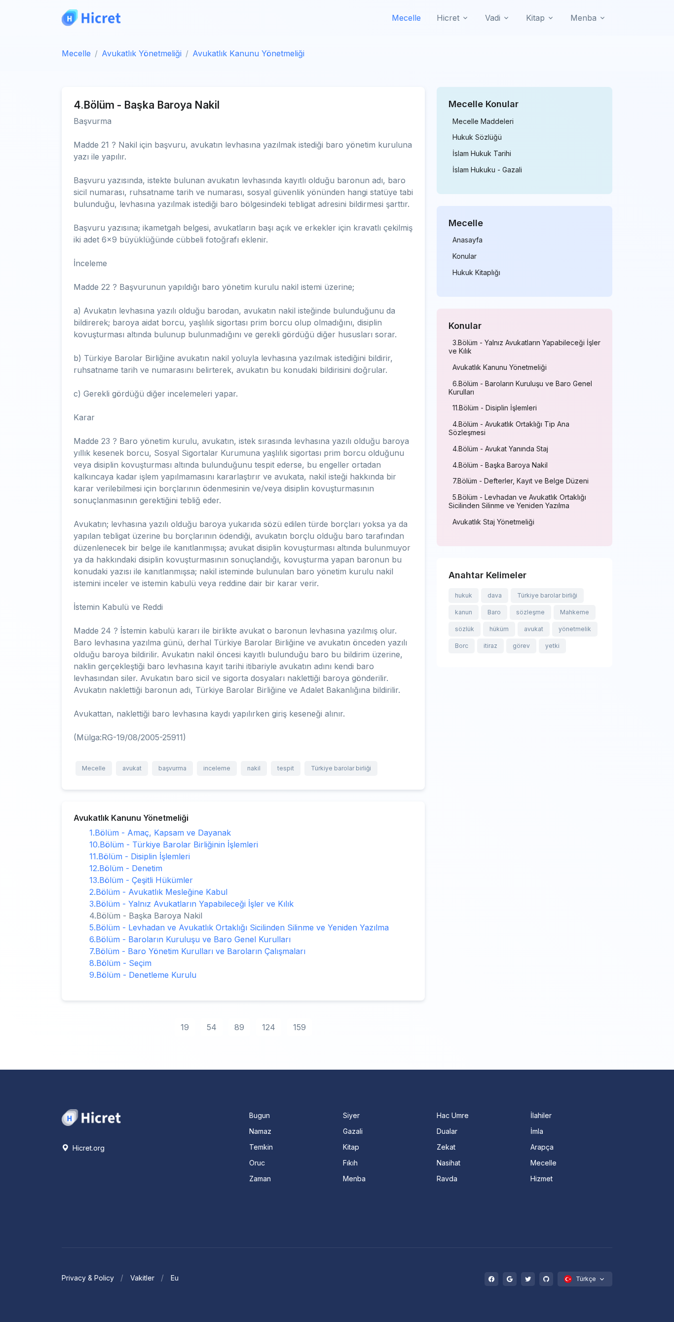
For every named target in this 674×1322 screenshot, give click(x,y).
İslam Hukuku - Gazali (487, 170)
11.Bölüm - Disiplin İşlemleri (139, 856)
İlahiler (541, 1115)
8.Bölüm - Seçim (120, 963)
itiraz (490, 645)
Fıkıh (350, 1163)
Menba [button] (583, 18)
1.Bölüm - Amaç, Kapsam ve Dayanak (160, 833)
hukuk (463, 595)
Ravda (447, 1178)
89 (239, 1027)
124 (268, 1027)
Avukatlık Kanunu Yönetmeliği (248, 53)
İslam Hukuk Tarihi (481, 154)
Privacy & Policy (88, 1278)
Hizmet (541, 1178)
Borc (461, 645)
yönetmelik (575, 629)
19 (185, 1027)
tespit (285, 768)
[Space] (91, 1117)
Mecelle (406, 18)
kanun (463, 612)
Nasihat (448, 1163)
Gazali (353, 1131)
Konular (464, 256)
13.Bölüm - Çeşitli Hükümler (141, 880)
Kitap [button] (535, 18)
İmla (536, 1131)
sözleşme (530, 612)
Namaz (260, 1131)
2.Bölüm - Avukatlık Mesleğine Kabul (158, 892)
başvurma (172, 768)
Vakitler (142, 1278)
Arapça (542, 1147)
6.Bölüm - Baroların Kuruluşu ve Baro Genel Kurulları (190, 939)
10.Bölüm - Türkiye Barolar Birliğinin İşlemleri (173, 844)
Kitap (351, 1147)
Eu (175, 1278)
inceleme (216, 768)
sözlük (464, 629)
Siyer (351, 1115)
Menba (354, 1178)
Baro (494, 612)
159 (299, 1027)
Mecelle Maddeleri (483, 121)
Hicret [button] (448, 18)
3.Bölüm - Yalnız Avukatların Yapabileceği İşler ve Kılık (191, 904)
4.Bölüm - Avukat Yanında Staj (500, 449)
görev (521, 645)
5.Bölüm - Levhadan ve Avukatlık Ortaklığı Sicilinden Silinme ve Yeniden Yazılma (239, 927)
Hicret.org (88, 1148)
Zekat (446, 1147)
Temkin (261, 1147)
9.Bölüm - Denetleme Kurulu (142, 975)
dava (494, 595)
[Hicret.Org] (91, 17)
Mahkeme (574, 612)
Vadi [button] (492, 18)
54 (212, 1027)
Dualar (447, 1131)
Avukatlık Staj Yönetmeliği (493, 522)
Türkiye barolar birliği (341, 768)
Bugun (259, 1115)
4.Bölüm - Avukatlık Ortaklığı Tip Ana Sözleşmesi (509, 428)
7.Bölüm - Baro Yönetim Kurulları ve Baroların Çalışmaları (197, 951)
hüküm (499, 629)
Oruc (257, 1163)
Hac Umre (453, 1115)
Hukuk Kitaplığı (476, 273)
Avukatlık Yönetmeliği (142, 53)
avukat (132, 768)
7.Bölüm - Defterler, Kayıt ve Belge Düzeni (520, 481)
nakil (254, 768)
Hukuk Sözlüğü (477, 137)
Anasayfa (467, 240)
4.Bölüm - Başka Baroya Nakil (500, 465)
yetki (552, 645)
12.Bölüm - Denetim (125, 868)
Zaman (260, 1178)
